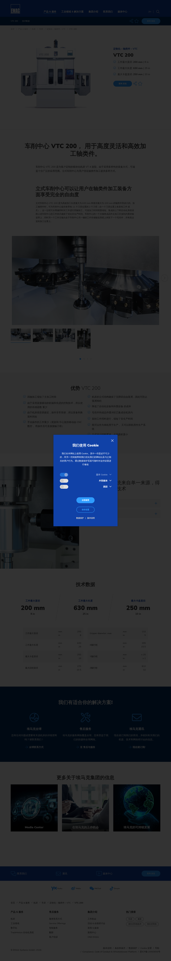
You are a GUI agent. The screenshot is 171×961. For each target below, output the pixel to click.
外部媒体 (103, 480)
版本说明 (91, 518)
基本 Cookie (102, 474)
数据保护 (80, 518)
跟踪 (105, 486)
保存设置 (85, 509)
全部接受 (85, 500)
